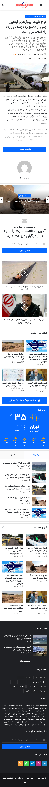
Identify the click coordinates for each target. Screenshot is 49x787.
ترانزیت (28, 678)
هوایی (28, 16)
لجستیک (42, 691)
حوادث (22, 682)
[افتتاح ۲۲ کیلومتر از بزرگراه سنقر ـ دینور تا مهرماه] (39, 501)
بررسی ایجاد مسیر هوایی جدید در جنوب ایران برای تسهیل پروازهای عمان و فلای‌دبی (37, 358)
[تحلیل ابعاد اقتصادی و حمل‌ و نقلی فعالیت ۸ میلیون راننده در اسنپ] (39, 478)
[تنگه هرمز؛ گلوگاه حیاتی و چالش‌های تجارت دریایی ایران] (39, 467)
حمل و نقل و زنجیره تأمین (37, 682)
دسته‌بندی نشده (40, 686)
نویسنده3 (39, 54)
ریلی (29, 686)
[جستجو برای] (41, 6)
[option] (24, 199)
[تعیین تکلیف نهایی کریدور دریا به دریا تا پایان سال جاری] (36, 375)
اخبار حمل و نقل (39, 16)
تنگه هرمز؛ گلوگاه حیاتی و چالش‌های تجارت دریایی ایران (16, 464)
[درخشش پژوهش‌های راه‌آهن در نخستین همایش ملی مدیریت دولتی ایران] (13, 375)
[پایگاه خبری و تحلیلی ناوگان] (24, 5)
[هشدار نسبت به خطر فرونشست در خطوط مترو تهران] (13, 345)
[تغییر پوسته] (3, 6)
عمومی (14, 686)
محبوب (12, 454)
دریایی (14, 682)
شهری (22, 686)
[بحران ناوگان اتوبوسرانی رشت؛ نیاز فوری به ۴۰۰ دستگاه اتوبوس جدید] (39, 490)
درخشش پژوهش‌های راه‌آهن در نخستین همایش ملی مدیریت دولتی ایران (13, 385)
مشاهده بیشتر (25, 149)
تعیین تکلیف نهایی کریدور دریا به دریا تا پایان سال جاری (37, 385)
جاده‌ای (20, 678)
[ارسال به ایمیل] (35, 54)
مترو (34, 691)
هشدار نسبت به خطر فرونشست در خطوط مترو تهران (14, 356)
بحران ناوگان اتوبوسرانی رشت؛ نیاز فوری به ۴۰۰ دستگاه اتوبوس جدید (17, 487)
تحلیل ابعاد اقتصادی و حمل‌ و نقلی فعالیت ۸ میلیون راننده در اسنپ (17, 476)
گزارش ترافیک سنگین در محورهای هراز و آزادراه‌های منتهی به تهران (16, 648)
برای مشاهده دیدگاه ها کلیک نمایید (24, 400)
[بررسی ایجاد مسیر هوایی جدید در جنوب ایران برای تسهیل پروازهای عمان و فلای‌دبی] (36, 345)
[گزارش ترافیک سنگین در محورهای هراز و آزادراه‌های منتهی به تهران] (40, 651)
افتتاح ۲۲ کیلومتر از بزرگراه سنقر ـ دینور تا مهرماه (24, 202)
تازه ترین (36, 454)
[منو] (43, 6)
